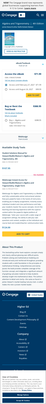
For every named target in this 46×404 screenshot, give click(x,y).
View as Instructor (15, 51)
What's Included (11, 116)
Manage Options (23, 395)
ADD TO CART (33, 95)
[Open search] (38, 15)
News (22, 354)
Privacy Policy (27, 390)
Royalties (23, 358)
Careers (22, 347)
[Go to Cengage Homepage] (9, 15)
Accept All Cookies (23, 400)
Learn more (30, 8)
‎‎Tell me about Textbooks (14, 113)
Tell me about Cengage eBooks (16, 80)
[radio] (6, 85)
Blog (22, 312)
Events (23, 323)
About (22, 339)
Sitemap (23, 327)
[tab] (23, 64)
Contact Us (23, 315)
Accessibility (21, 343)
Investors (22, 350)
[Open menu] (42, 15)
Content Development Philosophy (22, 319)
